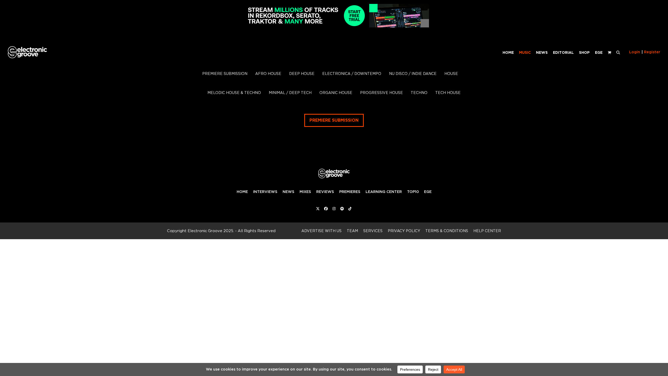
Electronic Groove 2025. (211, 230)
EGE (428, 191)
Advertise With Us (321, 230)
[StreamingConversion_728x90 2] (334, 26)
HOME (242, 191)
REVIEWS (325, 191)
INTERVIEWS (265, 191)
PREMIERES (349, 191)
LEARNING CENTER (384, 191)
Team (352, 230)
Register (652, 52)
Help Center (487, 230)
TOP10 (413, 191)
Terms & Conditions (446, 230)
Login (634, 52)
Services (373, 230)
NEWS (288, 191)
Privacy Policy (404, 230)
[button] (618, 52)
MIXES (305, 191)
